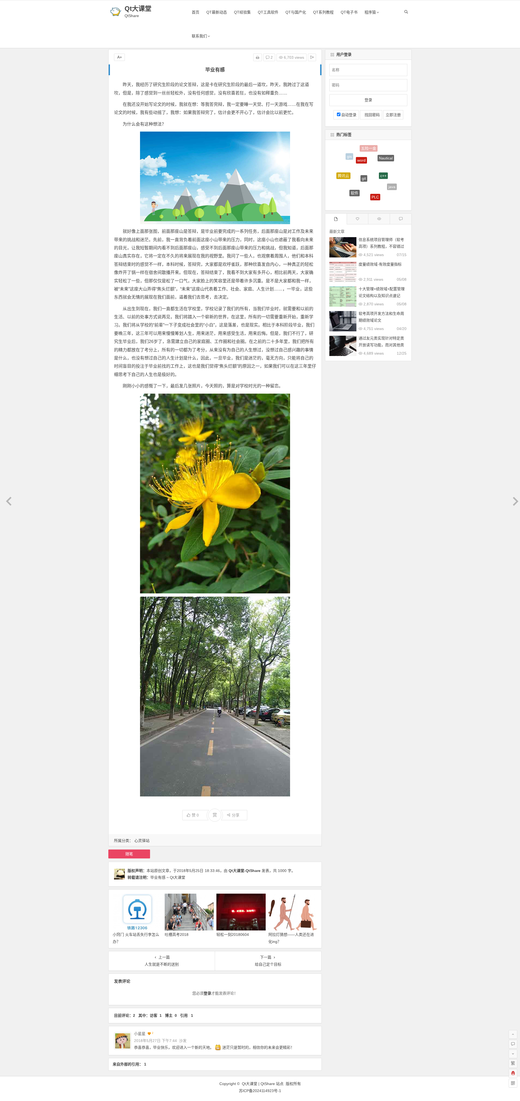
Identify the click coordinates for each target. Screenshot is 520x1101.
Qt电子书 (349, 12)
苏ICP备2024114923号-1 (260, 1091)
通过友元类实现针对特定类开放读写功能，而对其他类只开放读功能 (381, 345)
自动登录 (348, 115)
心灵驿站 (142, 840)
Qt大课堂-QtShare (245, 870)
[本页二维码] (513, 1083)
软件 (354, 170)
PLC (375, 173)
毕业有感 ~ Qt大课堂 (167, 877)
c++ (383, 155)
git (364, 153)
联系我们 (199, 36)
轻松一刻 (346, 188)
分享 (235, 815)
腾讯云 (343, 166)
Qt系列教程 (323, 12)
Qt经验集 (242, 12)
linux (360, 201)
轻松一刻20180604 (232, 934)
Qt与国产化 (295, 12)
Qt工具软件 (268, 12)
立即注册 (393, 115)
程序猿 (370, 12)
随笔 (129, 854)
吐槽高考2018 (176, 934)
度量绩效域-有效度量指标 (380, 264)
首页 (195, 12)
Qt (383, 194)
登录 (207, 993)
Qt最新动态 (216, 12)
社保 (363, 192)
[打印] (257, 57)
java (391, 175)
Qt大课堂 (138, 8)
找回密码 (371, 115)
